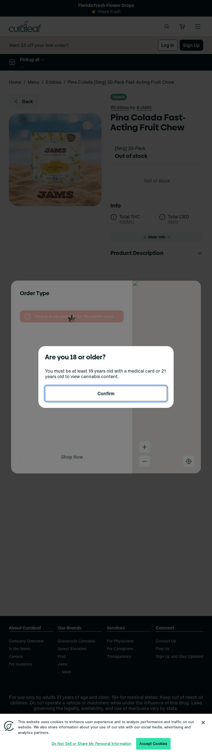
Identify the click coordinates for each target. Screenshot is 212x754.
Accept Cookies (153, 743)
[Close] (203, 723)
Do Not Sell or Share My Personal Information (92, 743)
